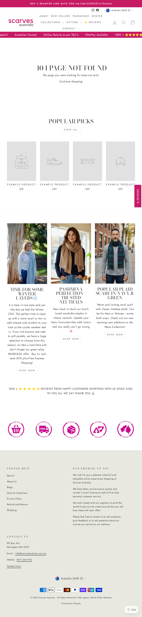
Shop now (27, 370)
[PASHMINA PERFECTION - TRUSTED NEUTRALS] (71, 253)
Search (10, 475)
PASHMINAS (81, 16)
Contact (70, 28)
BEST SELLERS (60, 16)
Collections (51, 22)
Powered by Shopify (71, 603)
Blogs (10, 487)
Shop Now (71, 338)
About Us (11, 481)
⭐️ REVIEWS (93, 22)
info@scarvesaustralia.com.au (30, 553)
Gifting (72, 22)
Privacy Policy (14, 498)
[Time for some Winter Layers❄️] (27, 253)
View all (71, 129)
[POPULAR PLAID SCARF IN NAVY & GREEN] (115, 253)
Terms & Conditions (17, 493)
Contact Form (14, 566)
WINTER (97, 16)
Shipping (12, 510)
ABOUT (44, 16)
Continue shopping (71, 81)
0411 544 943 (24, 559)
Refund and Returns (17, 504)
